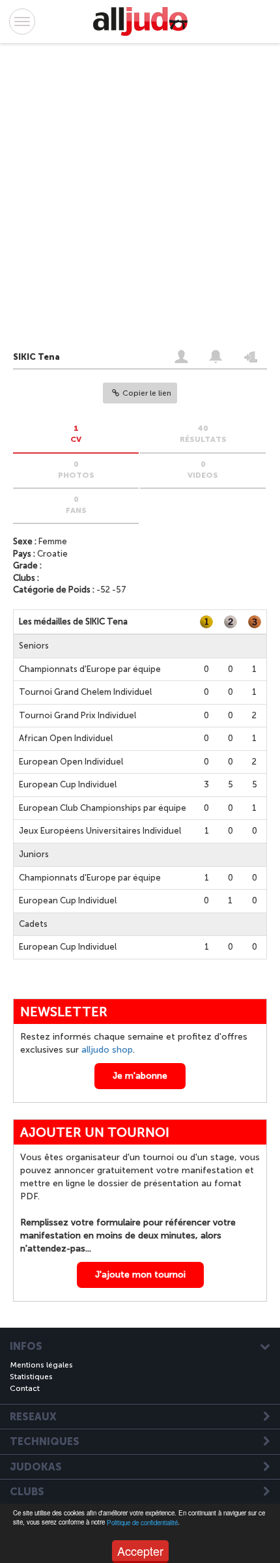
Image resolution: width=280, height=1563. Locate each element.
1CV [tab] (75, 434)
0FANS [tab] (76, 505)
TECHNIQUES (44, 1442)
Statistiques (31, 1376)
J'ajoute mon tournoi (140, 1274)
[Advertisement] (127, 199)
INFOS (26, 1346)
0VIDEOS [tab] (203, 470)
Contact (25, 1388)
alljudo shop (107, 1049)
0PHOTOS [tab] (76, 470)
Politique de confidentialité (142, 1522)
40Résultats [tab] (203, 434)
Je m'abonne (140, 1075)
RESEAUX (33, 1417)
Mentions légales (41, 1364)
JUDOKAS (36, 1467)
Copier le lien (146, 393)
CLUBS (27, 1492)
